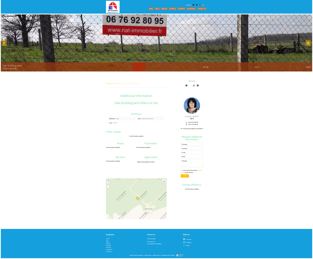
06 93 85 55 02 (151, 241)
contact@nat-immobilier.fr (154, 243)
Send (185, 176)
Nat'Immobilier (151, 238)
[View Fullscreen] (108, 186)
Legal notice (147, 255)
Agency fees (156, 255)
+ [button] (108, 181)
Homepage (109, 83)
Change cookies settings (168, 255)
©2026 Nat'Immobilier (136, 255)
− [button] (108, 183)
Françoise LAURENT (192, 116)
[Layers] (164, 181)
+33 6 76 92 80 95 (193, 124)
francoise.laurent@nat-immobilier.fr (193, 128)
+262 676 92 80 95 (193, 122)
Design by (181, 255)
